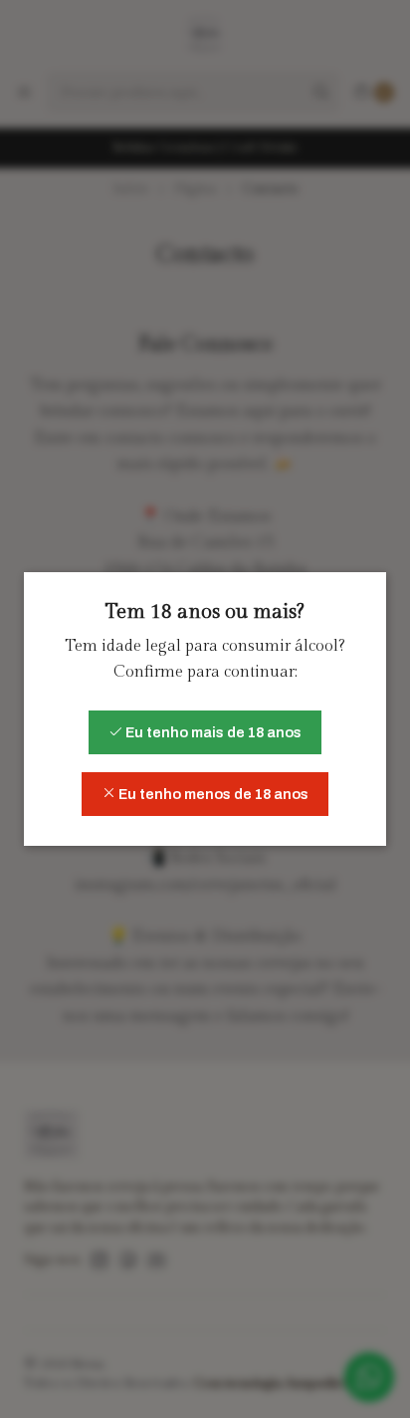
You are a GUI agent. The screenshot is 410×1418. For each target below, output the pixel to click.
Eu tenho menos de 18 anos (211, 794)
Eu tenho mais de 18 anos (212, 732)
